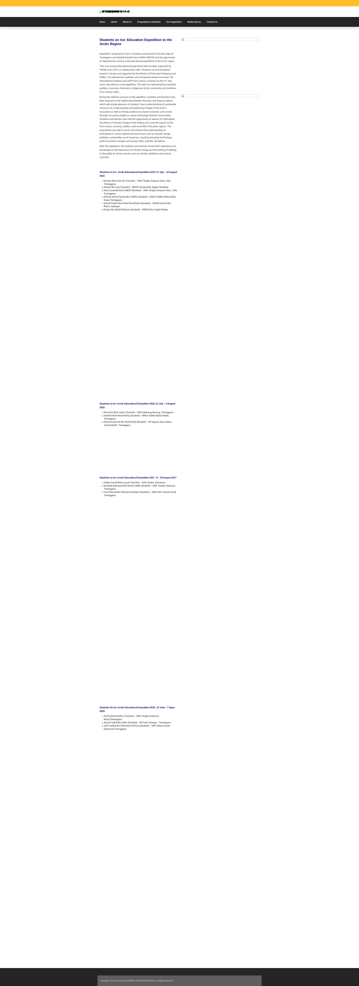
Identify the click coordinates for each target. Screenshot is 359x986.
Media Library (194, 22)
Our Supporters (174, 22)
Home (102, 22)
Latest (114, 22)
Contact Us (212, 22)
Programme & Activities (149, 22)
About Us (127, 22)
